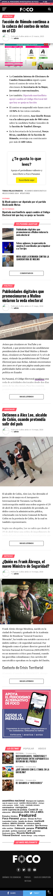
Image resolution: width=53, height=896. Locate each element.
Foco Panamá (10, 818)
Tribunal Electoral (11, 835)
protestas (37, 831)
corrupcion (21, 807)
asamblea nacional (13, 800)
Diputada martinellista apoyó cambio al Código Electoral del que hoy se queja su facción (28, 99)
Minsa (20, 825)
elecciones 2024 (11, 193)
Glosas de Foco (35, 819)
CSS (40, 810)
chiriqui (41, 803)
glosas (23, 819)
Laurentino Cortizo (9, 821)
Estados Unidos (10, 816)
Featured (25, 193)
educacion (6, 812)
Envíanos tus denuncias (11, 877)
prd (29, 831)
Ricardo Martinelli (26, 833)
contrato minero (33, 805)
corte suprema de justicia (14, 810)
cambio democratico (36, 191)
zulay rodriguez (39, 835)
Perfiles (27, 877)
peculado (6, 831)
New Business (41, 826)
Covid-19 (33, 809)
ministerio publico (33, 823)
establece (39, 378)
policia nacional (18, 831)
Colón (22, 805)
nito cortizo (7, 828)
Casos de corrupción (42, 877)
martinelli (39, 821)
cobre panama (7, 805)
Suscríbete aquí (26, 180)
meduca (5, 823)
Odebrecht (20, 828)
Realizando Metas (8, 833)
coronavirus (8, 807)
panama (30, 828)
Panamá (41, 828)
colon (16, 805)
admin (16, 38)
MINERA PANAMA (17, 823)
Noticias (28, 881)
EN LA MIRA (37, 812)
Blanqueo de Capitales (35, 801)
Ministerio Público (9, 825)
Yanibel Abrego (26, 835)
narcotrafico (29, 825)
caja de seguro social (10, 803)
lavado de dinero (25, 821)
